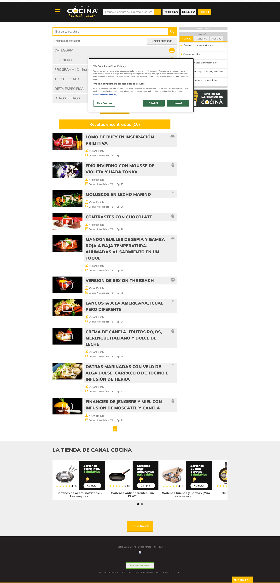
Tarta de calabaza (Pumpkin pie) (200, 62)
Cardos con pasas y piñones (198, 45)
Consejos (201, 38)
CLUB (205, 12)
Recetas (186, 38)
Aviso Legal (133, 572)
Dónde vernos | (145, 547)
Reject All (153, 103)
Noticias (216, 38)
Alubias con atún (191, 54)
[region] (141, 85)
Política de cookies (172, 572)
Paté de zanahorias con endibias (200, 80)
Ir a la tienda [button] (140, 526)
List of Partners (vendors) (105, 94)
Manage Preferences (140, 565)
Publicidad (158, 547)
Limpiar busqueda (162, 41)
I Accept (178, 103)
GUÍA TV (188, 12)
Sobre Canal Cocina (127, 547)
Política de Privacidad (151, 572)
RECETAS (170, 12)
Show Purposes (104, 103)
